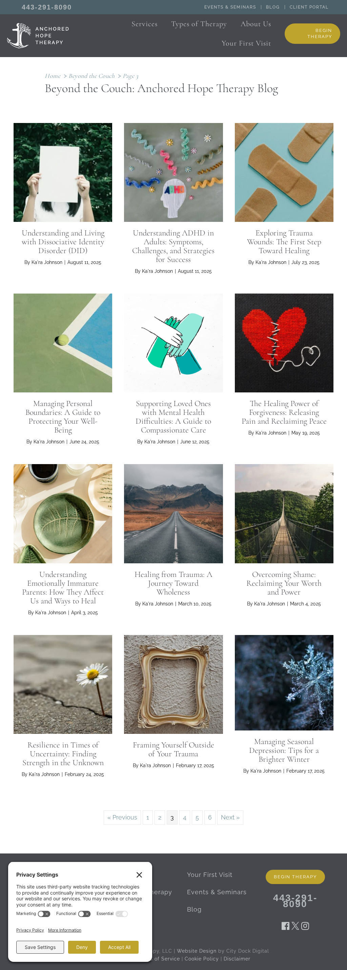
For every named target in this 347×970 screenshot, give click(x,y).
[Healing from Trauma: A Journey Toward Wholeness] (173, 513)
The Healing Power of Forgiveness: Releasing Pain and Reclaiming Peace (284, 412)
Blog (273, 7)
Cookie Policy (202, 959)
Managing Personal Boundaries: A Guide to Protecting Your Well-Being (62, 417)
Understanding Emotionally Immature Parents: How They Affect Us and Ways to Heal (63, 587)
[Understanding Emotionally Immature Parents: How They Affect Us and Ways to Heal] (63, 513)
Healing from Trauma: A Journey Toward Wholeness (173, 583)
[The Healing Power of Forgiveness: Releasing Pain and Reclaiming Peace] (284, 342)
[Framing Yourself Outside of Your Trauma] (173, 683)
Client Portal (309, 7)
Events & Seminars (230, 7)
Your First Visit (209, 874)
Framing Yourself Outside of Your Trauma (173, 749)
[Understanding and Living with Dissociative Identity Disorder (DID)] (63, 171)
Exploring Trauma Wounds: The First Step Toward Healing (284, 241)
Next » (230, 817)
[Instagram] (305, 925)
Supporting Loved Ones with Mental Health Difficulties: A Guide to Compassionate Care (173, 417)
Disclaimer (237, 959)
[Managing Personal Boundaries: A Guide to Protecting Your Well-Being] (63, 342)
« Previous (122, 817)
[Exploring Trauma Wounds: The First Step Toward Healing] (284, 171)
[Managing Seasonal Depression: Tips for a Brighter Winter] (284, 682)
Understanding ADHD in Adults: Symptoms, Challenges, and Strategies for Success (173, 246)
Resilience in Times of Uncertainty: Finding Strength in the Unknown (63, 754)
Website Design (197, 951)
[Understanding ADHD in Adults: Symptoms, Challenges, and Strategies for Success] (173, 171)
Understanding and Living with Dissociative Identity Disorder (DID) (63, 241)
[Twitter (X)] (295, 925)
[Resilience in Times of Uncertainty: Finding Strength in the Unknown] (63, 683)
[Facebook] (285, 925)
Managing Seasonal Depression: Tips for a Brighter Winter (284, 750)
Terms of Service (159, 959)
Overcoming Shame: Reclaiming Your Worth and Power (284, 583)
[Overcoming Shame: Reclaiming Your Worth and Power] (284, 513)
